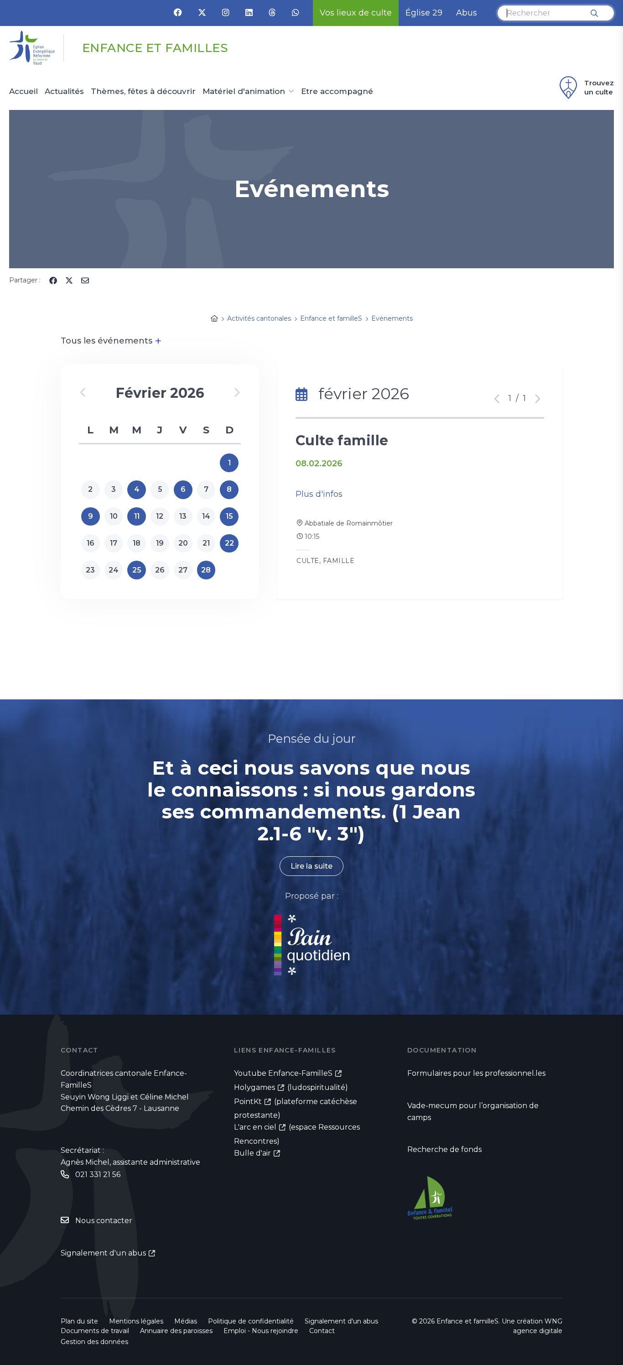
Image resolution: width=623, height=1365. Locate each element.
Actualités (64, 92)
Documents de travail (95, 1331)
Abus (466, 13)
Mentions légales (136, 1321)
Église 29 (423, 13)
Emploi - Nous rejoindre (260, 1331)
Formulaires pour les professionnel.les (476, 1073)
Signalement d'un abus (103, 1253)
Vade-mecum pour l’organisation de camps (473, 1111)
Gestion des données (94, 1342)
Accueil (23, 92)
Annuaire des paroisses (176, 1331)
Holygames (254, 1087)
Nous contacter (103, 1220)
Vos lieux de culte (356, 13)
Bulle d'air (252, 1153)
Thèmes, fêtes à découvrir (143, 92)
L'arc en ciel (255, 1127)
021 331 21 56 (97, 1174)
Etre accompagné (337, 92)
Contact (322, 1331)
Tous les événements (111, 341)
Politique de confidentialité (251, 1321)
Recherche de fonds (444, 1149)
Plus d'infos (319, 494)
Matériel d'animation (243, 92)
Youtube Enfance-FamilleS (283, 1073)
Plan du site (79, 1321)
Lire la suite (311, 866)
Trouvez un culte (599, 87)
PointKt (248, 1101)
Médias (185, 1321)
